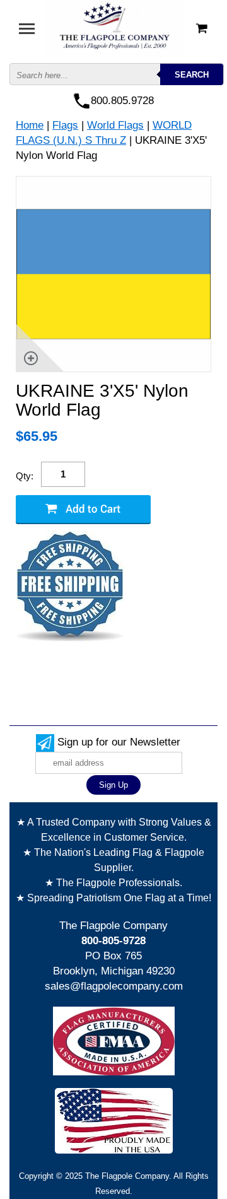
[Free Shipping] (70, 586)
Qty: (24, 476)
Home (30, 125)
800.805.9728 (122, 101)
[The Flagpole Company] (113, 27)
